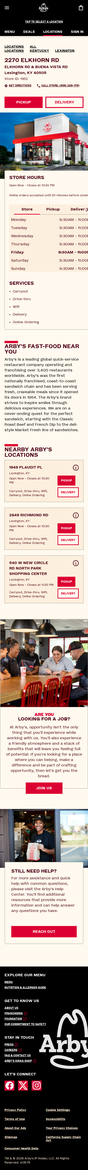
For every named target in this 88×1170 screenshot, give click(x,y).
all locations (20, 49)
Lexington (64, 51)
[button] (44, 481)
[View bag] (81, 7)
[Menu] (7, 7)
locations (14, 47)
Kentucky (39, 51)
